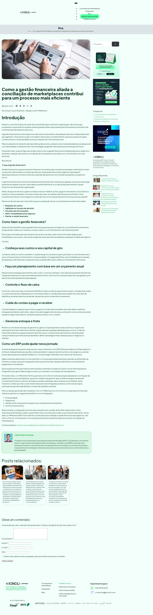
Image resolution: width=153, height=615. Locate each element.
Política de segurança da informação (67, 595)
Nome (5, 543)
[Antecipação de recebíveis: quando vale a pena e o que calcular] (96, 203)
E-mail (5, 547)
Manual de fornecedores (67, 587)
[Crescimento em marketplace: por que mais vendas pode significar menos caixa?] (96, 210)
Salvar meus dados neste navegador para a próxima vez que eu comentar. (34, 556)
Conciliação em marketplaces (90, 8)
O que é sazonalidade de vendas (30, 425)
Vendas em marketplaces (102, 121)
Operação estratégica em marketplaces (106, 119)
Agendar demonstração (89, 16)
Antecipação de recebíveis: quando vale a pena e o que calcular (109, 203)
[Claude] (20, 106)
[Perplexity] (31, 106)
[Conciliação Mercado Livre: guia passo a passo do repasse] (96, 180)
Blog (89, 14)
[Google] (24, 106)
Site (3, 552)
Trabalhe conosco (89, 19)
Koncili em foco (99, 117)
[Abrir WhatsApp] (148, 610)
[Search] (115, 44)
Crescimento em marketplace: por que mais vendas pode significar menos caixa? (110, 210)
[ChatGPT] (16, 106)
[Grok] (27, 106)
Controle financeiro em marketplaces (105, 114)
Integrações (89, 11)
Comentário (7, 539)
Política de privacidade (67, 590)
